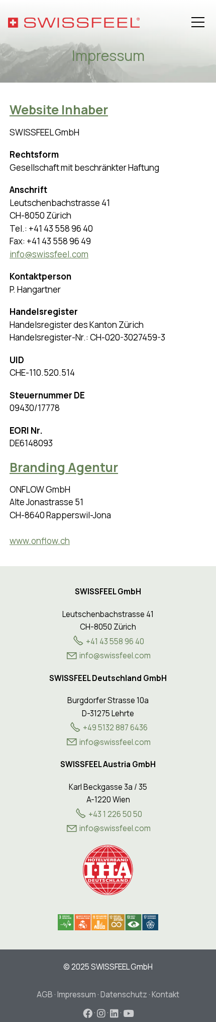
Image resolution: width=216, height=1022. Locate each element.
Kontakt (165, 994)
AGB (45, 994)
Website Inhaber (59, 109)
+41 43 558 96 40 (115, 641)
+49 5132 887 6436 (115, 727)
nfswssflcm (116, 655)
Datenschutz (123, 994)
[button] (198, 22)
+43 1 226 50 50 (115, 814)
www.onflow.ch (40, 541)
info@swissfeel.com (49, 254)
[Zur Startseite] (74, 22)
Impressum (76, 994)
